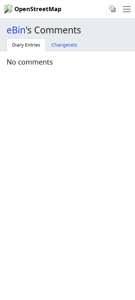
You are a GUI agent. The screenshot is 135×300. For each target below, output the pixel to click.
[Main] (127, 9)
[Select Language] (112, 9)
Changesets (64, 45)
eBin (16, 30)
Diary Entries (26, 45)
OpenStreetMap (37, 9)
